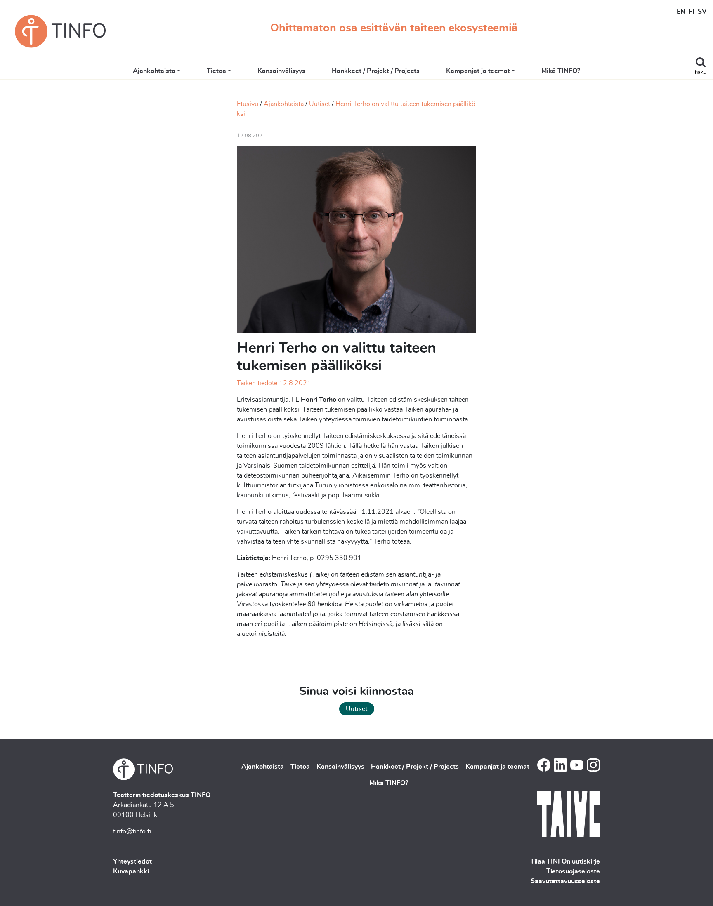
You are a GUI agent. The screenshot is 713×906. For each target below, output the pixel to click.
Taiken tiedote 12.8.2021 (274, 383)
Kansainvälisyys (281, 71)
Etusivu (247, 104)
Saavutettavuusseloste (565, 881)
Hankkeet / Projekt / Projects (376, 71)
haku (700, 72)
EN (681, 11)
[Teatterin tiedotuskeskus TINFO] (60, 31)
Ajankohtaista (154, 71)
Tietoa (216, 71)
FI (691, 11)
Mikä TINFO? (560, 71)
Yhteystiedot (132, 861)
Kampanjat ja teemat (478, 71)
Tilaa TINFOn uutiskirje (565, 861)
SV (702, 11)
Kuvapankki (131, 871)
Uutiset (319, 104)
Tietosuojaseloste (573, 871)
